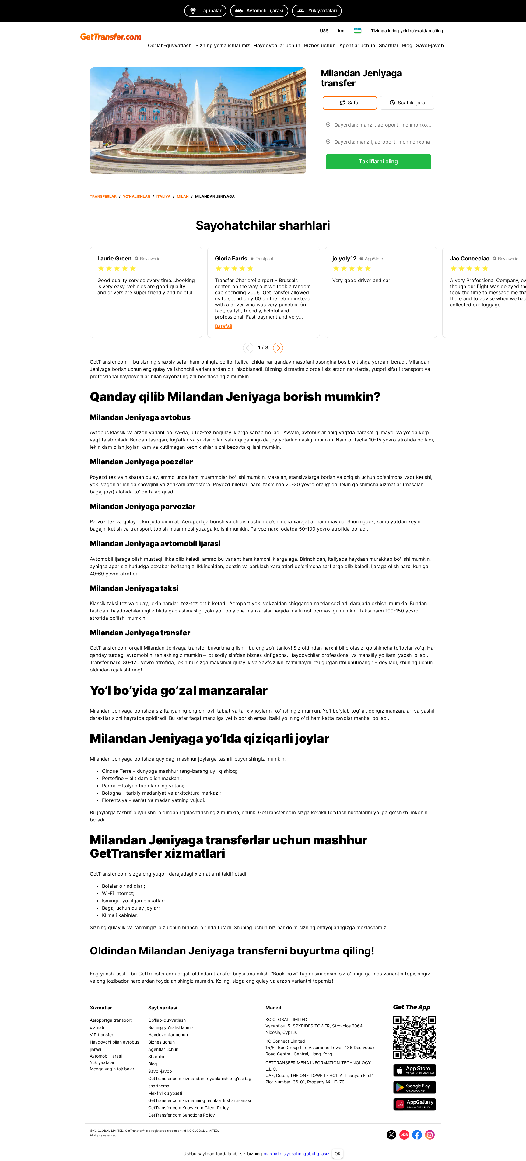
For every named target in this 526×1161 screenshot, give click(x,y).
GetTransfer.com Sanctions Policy (181, 1114)
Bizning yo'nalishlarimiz (222, 45)
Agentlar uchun (357, 45)
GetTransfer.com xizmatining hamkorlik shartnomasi (199, 1100)
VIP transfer (101, 1034)
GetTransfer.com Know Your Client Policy (188, 1107)
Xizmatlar (101, 1008)
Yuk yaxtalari (102, 1062)
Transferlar (103, 196)
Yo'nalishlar (136, 196)
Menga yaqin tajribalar (112, 1068)
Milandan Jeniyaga (215, 196)
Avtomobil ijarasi (106, 1055)
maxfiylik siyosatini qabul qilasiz (297, 1153)
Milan (183, 196)
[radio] (101, 268)
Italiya (163, 196)
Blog (407, 45)
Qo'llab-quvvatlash (170, 45)
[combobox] (382, 127)
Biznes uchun (320, 45)
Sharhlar (388, 45)
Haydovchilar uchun (277, 45)
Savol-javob (430, 45)
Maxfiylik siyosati (165, 1093)
